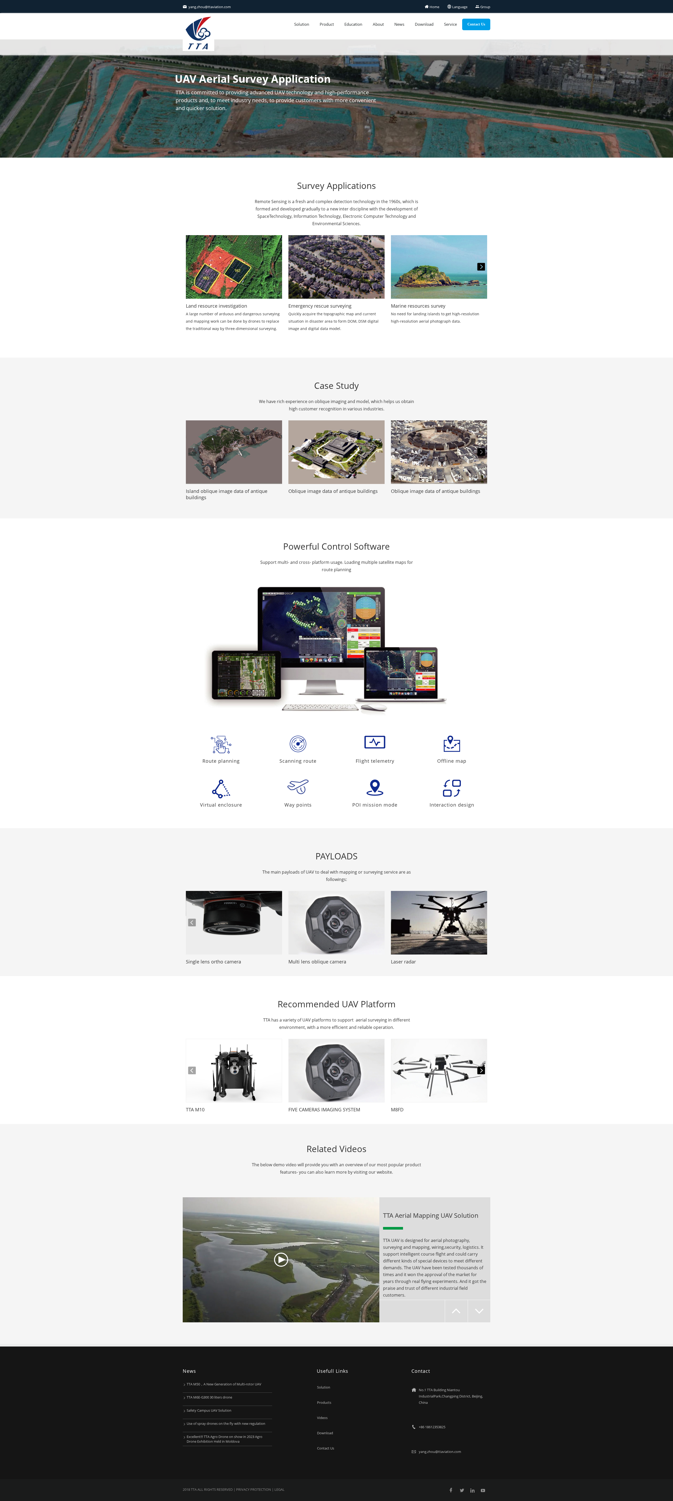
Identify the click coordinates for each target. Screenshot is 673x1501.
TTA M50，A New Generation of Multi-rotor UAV (224, 1384)
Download (424, 24)
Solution (301, 24)
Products (324, 1402)
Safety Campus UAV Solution (209, 1410)
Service (450, 24)
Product (327, 24)
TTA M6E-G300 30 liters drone (209, 1397)
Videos (322, 1417)
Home (432, 6)
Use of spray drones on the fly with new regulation (226, 1423)
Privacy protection (254, 1489)
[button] (481, 267)
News (399, 24)
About (378, 24)
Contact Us (476, 24)
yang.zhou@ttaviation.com (207, 6)
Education (353, 24)
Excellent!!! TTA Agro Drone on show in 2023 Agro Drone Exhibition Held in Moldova (224, 1439)
